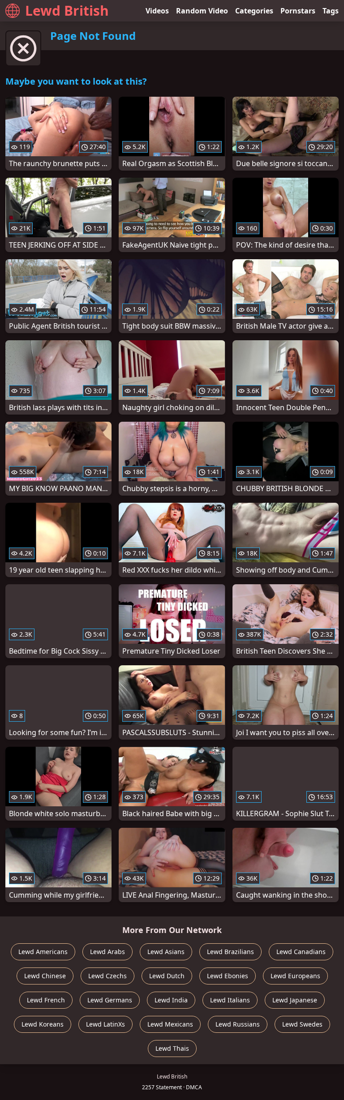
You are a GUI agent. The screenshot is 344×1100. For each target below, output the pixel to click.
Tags (330, 11)
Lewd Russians (237, 1024)
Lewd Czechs (107, 976)
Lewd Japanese (294, 1000)
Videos (157, 11)
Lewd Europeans (295, 976)
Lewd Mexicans (170, 1024)
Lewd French (46, 1000)
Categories (254, 11)
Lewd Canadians (301, 951)
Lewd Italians (230, 1000)
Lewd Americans (43, 951)
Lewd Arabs (107, 951)
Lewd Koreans (43, 1024)
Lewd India (171, 1000)
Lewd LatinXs (105, 1024)
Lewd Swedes (302, 1024)
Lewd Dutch (167, 976)
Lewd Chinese (45, 976)
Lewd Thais (172, 1048)
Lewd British (67, 10)
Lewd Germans (109, 1000)
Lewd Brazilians (230, 951)
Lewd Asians (166, 951)
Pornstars (297, 11)
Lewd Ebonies (227, 976)
